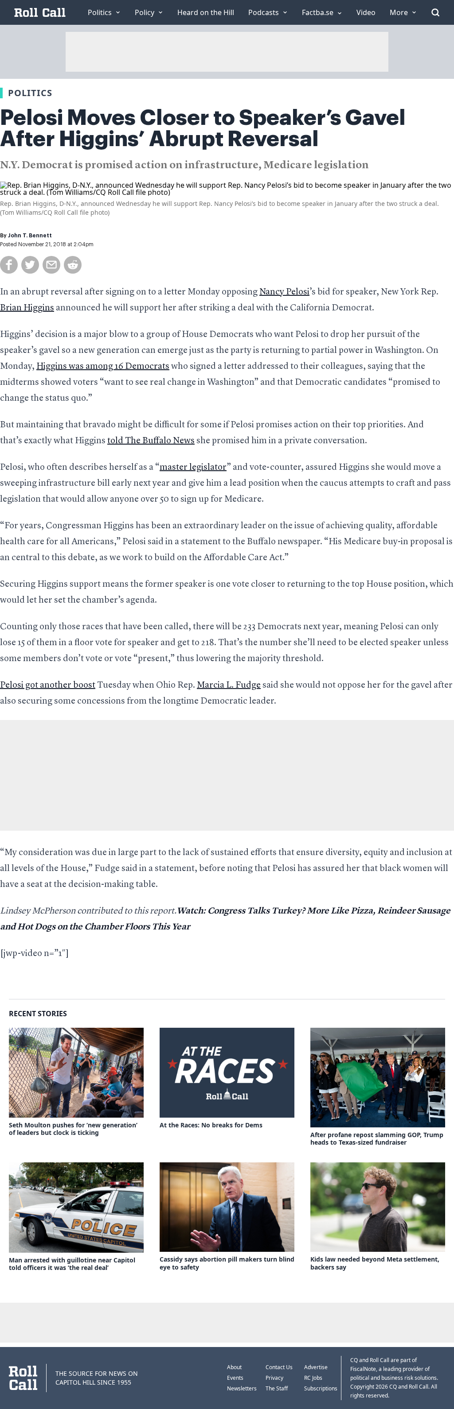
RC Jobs (313, 1378)
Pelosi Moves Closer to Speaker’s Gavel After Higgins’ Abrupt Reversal (203, 128)
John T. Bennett (30, 235)
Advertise (316, 1367)
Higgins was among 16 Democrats (102, 366)
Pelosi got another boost (47, 685)
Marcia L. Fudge (229, 685)
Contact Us (279, 1367)
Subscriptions (320, 1388)
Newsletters (242, 1388)
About (234, 1367)
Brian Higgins (27, 308)
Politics (30, 93)
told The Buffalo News (151, 441)
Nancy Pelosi (284, 292)
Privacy (274, 1378)
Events (235, 1378)
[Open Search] (435, 12)
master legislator (193, 467)
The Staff (277, 1388)
